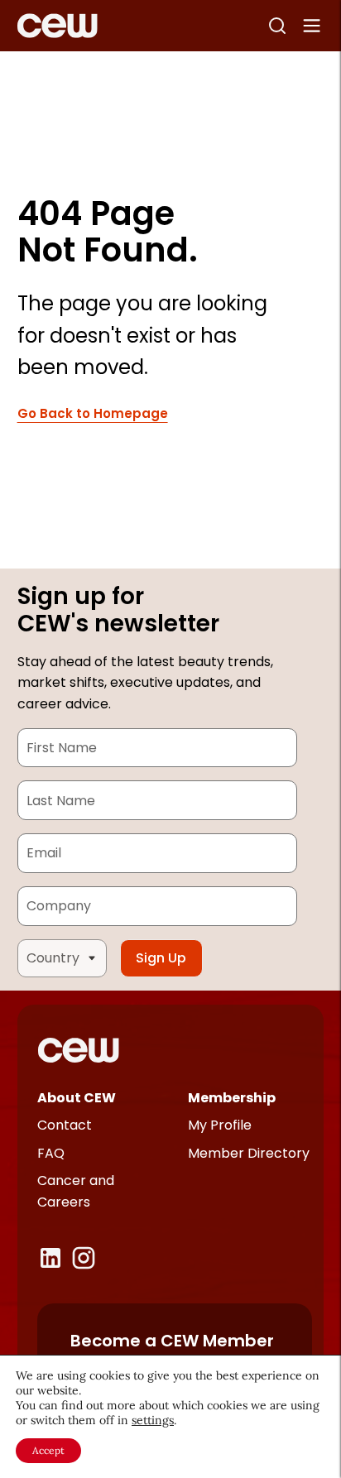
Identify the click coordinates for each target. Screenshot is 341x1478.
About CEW (76, 1097)
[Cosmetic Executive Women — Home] (57, 25)
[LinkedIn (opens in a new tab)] (50, 1258)
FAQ (51, 1153)
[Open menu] (312, 25)
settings (153, 1420)
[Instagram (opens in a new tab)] (83, 1258)
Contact (64, 1125)
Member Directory (249, 1153)
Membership (232, 1097)
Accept (48, 1450)
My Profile (220, 1125)
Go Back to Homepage (92, 414)
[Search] (277, 26)
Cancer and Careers (75, 1191)
